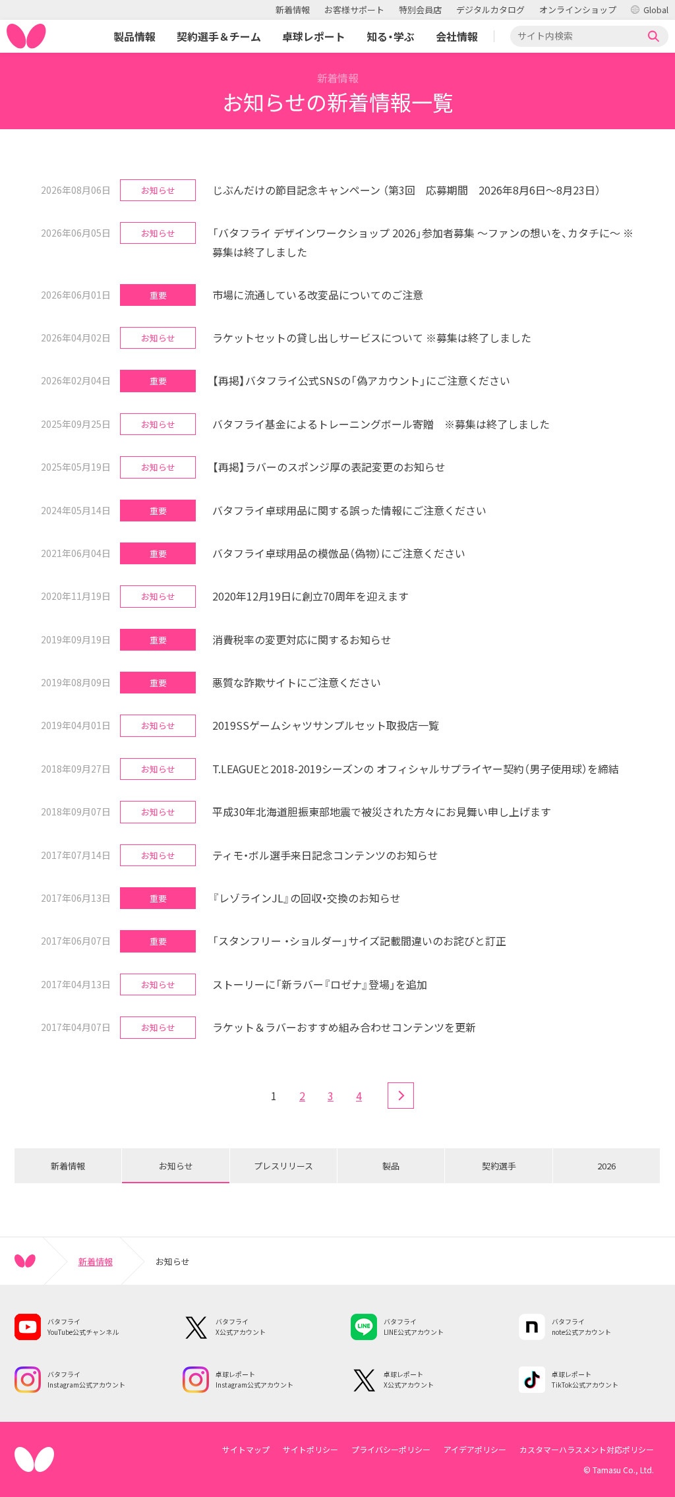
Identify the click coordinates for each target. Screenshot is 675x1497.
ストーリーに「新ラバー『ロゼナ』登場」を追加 (319, 984)
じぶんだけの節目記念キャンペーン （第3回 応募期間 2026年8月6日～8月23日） (406, 190)
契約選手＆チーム (219, 36)
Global (655, 9)
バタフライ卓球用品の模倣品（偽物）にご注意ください (338, 553)
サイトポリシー (310, 1449)
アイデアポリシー (475, 1449)
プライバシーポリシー (390, 1449)
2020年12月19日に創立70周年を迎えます (310, 596)
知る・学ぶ (391, 36)
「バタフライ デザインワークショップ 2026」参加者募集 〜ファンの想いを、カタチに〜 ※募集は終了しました (422, 242)
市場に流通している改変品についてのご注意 (317, 295)
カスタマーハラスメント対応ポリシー (586, 1449)
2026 (606, 1165)
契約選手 (499, 1165)
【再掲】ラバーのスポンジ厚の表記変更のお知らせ (329, 467)
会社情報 (457, 36)
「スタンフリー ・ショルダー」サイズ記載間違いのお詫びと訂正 (359, 941)
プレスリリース (283, 1165)
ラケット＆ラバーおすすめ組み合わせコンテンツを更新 (344, 1027)
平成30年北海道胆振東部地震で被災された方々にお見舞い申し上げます (381, 811)
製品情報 (134, 36)
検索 (654, 36)
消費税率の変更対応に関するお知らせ (302, 639)
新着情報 (293, 9)
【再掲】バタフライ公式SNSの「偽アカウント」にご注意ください (361, 380)
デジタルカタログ (490, 9)
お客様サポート (354, 9)
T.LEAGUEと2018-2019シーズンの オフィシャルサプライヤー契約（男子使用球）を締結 (415, 769)
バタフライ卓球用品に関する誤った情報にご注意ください (349, 510)
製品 (390, 1165)
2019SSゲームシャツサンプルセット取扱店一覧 (325, 725)
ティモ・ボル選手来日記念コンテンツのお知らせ (325, 855)
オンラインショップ (577, 9)
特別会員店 (420, 9)
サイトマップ (246, 1449)
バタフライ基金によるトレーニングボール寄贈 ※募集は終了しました (381, 424)
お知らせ (176, 1165)
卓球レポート (313, 36)
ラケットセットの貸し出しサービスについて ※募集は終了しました (371, 337)
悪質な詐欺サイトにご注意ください (296, 682)
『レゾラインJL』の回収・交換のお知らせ (306, 898)
